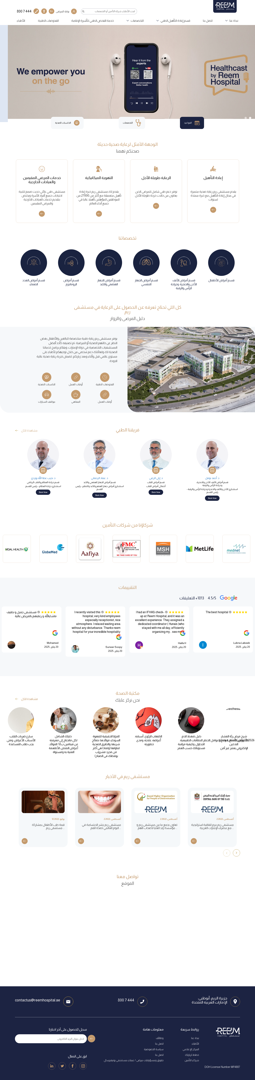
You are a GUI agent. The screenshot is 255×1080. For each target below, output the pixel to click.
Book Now (212, 498)
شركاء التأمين (192, 1060)
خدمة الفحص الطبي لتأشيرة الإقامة (92, 20)
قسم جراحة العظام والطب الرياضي (43, 482)
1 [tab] (250, 118)
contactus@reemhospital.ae (37, 1000)
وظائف (160, 1038)
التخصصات (137, 20)
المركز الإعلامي (191, 1049)
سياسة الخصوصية (154, 1049)
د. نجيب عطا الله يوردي (43, 478)
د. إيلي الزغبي (156, 478)
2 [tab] (246, 118)
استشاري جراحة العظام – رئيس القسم (43, 486)
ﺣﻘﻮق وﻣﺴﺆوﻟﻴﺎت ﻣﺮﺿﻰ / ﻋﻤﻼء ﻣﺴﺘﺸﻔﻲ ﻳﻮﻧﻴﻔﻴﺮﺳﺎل (134, 1060)
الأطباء (21, 20)
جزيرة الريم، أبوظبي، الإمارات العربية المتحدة (209, 1000)
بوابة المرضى (62, 11)
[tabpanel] (127, 72)
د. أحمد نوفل (212, 478)
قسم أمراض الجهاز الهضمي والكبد (99, 482)
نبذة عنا (233, 20)
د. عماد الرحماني (99, 478)
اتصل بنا (207, 20)
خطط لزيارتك (192, 1054)
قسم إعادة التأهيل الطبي (175, 20)
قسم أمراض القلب (156, 482)
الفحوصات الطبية (48, 20)
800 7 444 (126, 1000)
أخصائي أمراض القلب (156, 486)
